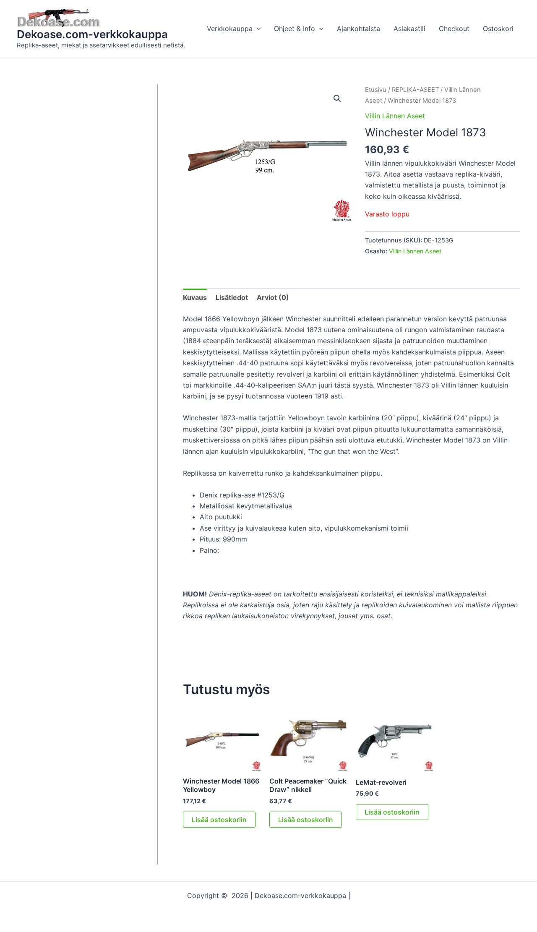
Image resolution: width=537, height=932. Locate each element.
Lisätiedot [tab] (232, 297)
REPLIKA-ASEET (415, 90)
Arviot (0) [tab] (273, 297)
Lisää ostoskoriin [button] (219, 819)
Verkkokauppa (230, 28)
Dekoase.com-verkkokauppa (92, 34)
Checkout (454, 28)
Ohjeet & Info (294, 28)
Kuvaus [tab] (195, 297)
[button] (257, 28)
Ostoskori (498, 28)
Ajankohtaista (358, 28)
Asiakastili (409, 28)
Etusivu (375, 90)
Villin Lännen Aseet (395, 116)
